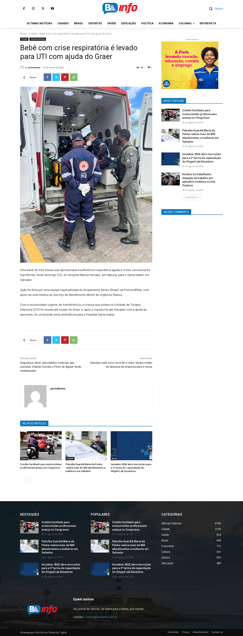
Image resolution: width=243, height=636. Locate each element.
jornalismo (34, 67)
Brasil (24, 458)
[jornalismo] (22, 67)
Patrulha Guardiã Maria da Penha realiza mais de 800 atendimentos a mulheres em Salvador (85, 468)
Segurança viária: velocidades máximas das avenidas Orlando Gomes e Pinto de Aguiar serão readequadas (50, 366)
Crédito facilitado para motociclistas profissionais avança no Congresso (199, 114)
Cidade (33, 33)
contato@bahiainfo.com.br (100, 617)
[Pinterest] (65, 77)
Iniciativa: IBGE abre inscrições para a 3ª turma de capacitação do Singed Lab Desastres (131, 468)
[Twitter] (43, 8)
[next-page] (28, 480)
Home (23, 33)
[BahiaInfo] (120, 8)
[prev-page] (22, 480)
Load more (191, 197)
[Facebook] (24, 8)
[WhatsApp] (73, 77)
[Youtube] (52, 8)
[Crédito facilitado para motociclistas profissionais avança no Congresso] (41, 445)
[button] (214, 8)
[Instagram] (33, 8)
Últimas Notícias (38, 39)
